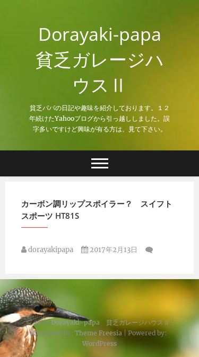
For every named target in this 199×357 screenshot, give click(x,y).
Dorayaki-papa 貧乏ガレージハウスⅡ (103, 59)
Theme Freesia (98, 333)
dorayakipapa (50, 249)
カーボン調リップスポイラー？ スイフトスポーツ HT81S (96, 209)
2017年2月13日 (112, 249)
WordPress (99, 343)
